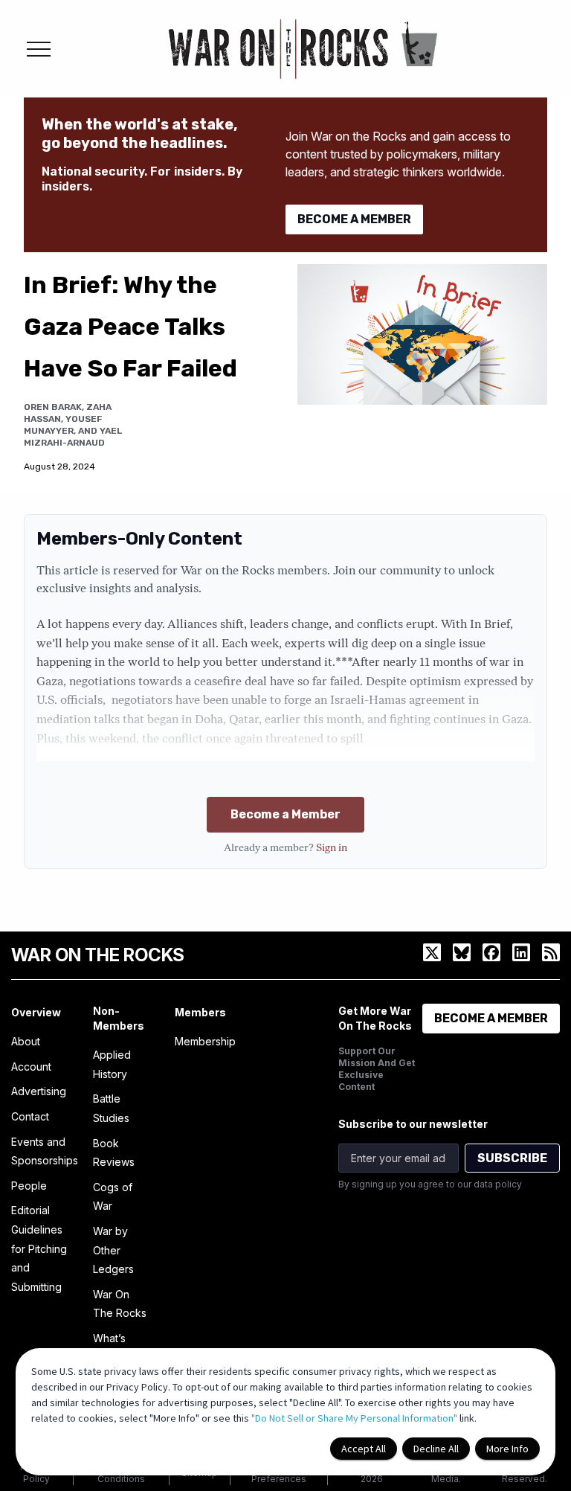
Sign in (331, 848)
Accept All (363, 1448)
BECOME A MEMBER (354, 219)
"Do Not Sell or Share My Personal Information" (354, 1418)
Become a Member (285, 814)
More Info (507, 1448)
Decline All (436, 1448)
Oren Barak (53, 407)
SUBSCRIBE (512, 1158)
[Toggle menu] (39, 49)
